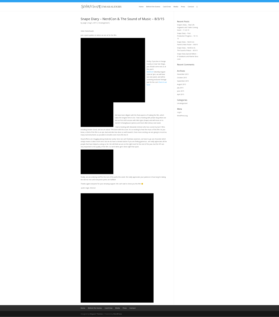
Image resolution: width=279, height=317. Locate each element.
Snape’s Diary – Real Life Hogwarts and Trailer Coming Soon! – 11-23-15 (187, 27)
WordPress (117, 314)
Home (141, 7)
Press (183, 7)
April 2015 (180, 94)
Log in (179, 112)
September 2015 (183, 81)
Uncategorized (103, 23)
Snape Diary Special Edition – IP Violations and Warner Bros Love (187, 56)
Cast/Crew (167, 7)
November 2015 (183, 74)
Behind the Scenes (153, 7)
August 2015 (181, 84)
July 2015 (180, 88)
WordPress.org (182, 116)
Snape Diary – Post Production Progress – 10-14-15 (187, 36)
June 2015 (180, 91)
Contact (191, 7)
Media (176, 7)
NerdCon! (150, 72)
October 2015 (182, 78)
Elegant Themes (96, 314)
